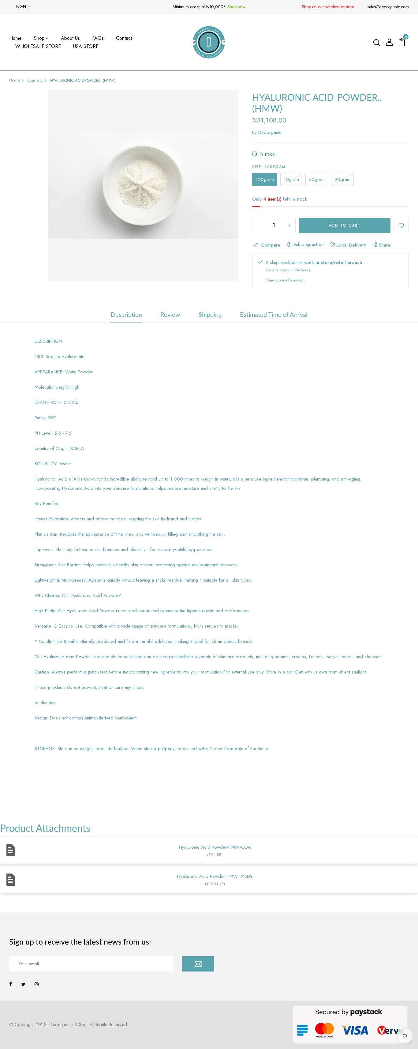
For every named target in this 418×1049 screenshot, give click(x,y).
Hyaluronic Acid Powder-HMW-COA (215, 847)
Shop (39, 38)
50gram (317, 179)
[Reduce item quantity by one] (258, 225)
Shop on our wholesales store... (329, 7)
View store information (285, 280)
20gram (342, 179)
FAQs (98, 38)
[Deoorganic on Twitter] (23, 984)
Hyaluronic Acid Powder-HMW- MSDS (214, 876)
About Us (70, 38)
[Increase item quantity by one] (289, 225)
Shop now (236, 7)
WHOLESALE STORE (38, 46)
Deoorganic (270, 132)
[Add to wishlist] (401, 225)
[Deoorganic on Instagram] (37, 984)
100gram (265, 179)
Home (15, 38)
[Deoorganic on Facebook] (10, 984)
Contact (124, 38)
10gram (291, 179)
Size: (269, 167)
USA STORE (86, 46)
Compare (271, 245)
